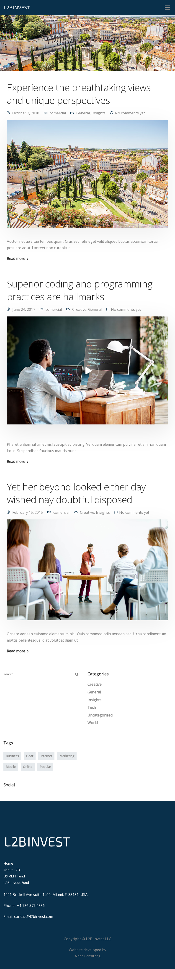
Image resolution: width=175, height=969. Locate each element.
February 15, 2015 (27, 512)
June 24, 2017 (23, 309)
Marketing (66, 756)
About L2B (11, 869)
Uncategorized (100, 715)
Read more (16, 258)
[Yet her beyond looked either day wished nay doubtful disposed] (87, 572)
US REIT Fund (14, 876)
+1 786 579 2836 (31, 905)
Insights (99, 113)
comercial (58, 113)
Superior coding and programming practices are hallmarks (79, 290)
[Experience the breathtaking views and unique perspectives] (87, 176)
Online (27, 766)
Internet (46, 756)
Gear (29, 756)
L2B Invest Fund (16, 882)
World (93, 722)
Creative (79, 309)
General (83, 113)
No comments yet (130, 113)
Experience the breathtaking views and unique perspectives (79, 94)
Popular (45, 766)
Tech (92, 707)
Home (8, 863)
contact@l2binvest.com (33, 916)
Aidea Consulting (87, 955)
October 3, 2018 (25, 113)
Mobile (11, 766)
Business (12, 756)
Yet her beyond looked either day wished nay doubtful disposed (76, 493)
